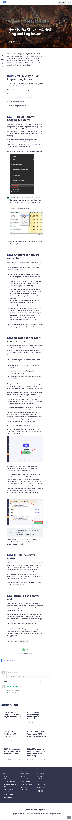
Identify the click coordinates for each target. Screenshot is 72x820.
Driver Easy (13, 414)
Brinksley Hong (8, 723)
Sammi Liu (30, 759)
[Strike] (14, 677)
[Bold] (8, 677)
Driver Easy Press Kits (27, 784)
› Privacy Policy (41, 784)
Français (40, 810)
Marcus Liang (7, 759)
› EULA (39, 782)
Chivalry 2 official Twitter (28, 567)
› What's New (41, 779)
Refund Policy (8, 797)
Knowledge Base (20, 8)
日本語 (46, 810)
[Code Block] (22, 677)
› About (39, 776)
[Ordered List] (16, 677)
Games (10, 641)
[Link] (24, 677)
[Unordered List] (18, 677)
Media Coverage (25, 782)
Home (12, 8)
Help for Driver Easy (9, 782)
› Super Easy (41, 787)
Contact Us (7, 776)
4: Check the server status (15, 102)
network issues (24, 641)
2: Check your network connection (18, 94)
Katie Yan (15, 41)
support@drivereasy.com (27, 534)
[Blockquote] (20, 677)
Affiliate (23, 776)
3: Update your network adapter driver (19, 98)
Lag (16, 641)
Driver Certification (9, 789)
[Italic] (10, 677)
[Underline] (12, 677)
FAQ (5, 779)
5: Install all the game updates (17, 106)
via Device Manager (23, 395)
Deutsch (33, 810)
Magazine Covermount (27, 779)
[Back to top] (69, 817)
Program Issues (31, 8)
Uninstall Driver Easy (10, 794)
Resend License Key (9, 792)
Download (12, 425)
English (26, 810)
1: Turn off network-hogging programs (19, 90)
